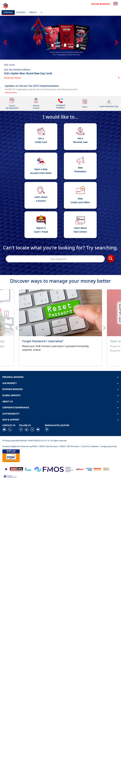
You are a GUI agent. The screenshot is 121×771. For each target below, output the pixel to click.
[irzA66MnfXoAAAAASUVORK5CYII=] (10, 429)
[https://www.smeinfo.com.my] (16, 468)
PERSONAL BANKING (12, 377)
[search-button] (115, 3)
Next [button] (116, 41)
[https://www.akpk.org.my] (28, 468)
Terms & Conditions (90, 446)
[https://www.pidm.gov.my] (11, 455)
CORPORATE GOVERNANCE (15, 407)
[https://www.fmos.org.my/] (53, 468)
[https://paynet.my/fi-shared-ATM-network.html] (106, 468)
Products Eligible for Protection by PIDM (19, 446)
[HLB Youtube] (38, 429)
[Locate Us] (47, 429)
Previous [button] (4, 41)
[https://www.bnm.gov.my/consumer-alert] (10, 476)
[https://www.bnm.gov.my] (6, 469)
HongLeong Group (109, 446)
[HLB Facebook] (21, 429)
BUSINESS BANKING (12, 389)
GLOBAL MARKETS (11, 395)
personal (8, 12)
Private (33, 12)
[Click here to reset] (60, 327)
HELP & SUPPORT (10, 419)
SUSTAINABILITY (10, 413)
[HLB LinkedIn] (27, 429)
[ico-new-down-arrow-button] (41, 13)
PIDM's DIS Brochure (48, 446)
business (21, 12)
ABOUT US (7, 401)
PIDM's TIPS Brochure (69, 446)
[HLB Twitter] (32, 429)
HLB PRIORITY (9, 383)
